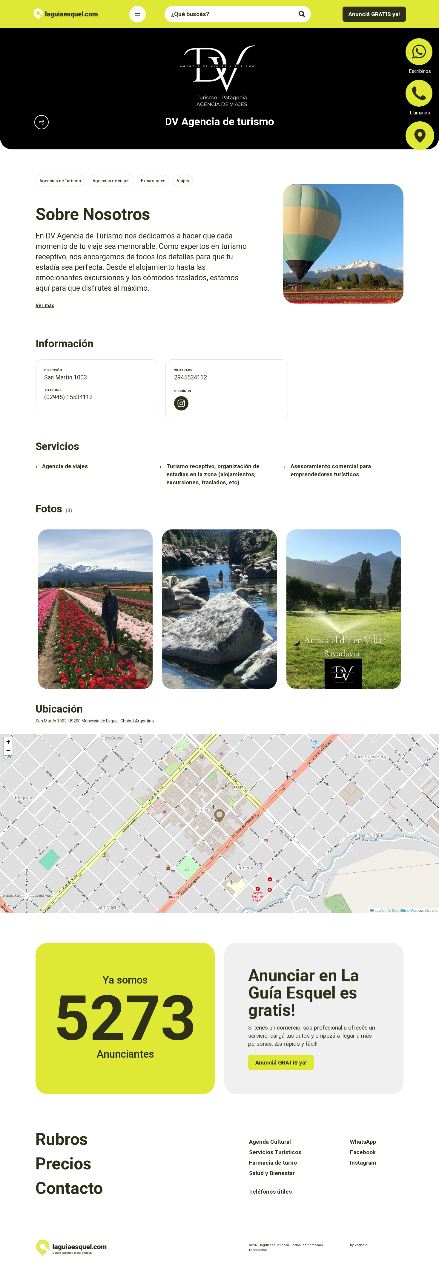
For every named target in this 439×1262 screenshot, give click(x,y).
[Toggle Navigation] (137, 14)
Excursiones (153, 180)
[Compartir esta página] (41, 122)
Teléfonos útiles (270, 1191)
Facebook (363, 1152)
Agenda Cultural (270, 1141)
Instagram (363, 1162)
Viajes (183, 180)
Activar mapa (10, 736)
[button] (219, 815)
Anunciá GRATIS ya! (374, 14)
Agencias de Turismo (60, 180)
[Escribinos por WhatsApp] (419, 51)
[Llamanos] (419, 93)
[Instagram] (181, 403)
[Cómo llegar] (420, 135)
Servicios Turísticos (275, 1152)
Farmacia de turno (273, 1162)
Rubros (62, 1139)
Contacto (69, 1188)
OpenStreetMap (404, 910)
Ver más (45, 305)
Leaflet (380, 910)
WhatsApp (363, 1141)
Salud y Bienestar (272, 1173)
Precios (63, 1163)
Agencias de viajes (111, 180)
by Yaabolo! (359, 1245)
